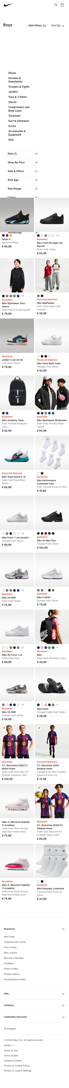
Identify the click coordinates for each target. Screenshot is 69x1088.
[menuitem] (9, 1045)
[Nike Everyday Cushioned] (52, 861)
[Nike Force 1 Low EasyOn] (17, 513)
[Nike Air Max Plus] (52, 513)
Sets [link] (11, 139)
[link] (3, 728)
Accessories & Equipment (17, 133)
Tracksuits (14, 115)
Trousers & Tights (18, 86)
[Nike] (52, 627)
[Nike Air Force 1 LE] (17, 627)
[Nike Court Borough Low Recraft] (52, 215)
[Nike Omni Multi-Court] (52, 336)
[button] (23, 154)
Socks (12, 126)
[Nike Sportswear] (52, 275)
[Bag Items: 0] (62, 5)
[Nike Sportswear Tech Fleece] (17, 275)
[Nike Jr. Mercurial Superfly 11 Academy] (17, 801)
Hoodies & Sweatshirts (15, 80)
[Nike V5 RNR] (17, 570)
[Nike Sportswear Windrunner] (52, 392)
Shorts (12, 102)
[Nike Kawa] (52, 684)
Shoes (12, 73)
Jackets (13, 91)
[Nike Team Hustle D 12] (17, 453)
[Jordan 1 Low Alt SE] (17, 336)
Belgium (11, 1029)
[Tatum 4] (17, 215)
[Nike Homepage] (8, 5)
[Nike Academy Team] (17, 392)
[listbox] (57, 26)
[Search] (56, 5)
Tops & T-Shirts (17, 97)
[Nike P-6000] (52, 570)
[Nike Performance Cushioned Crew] (52, 453)
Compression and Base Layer (18, 109)
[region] (34, 153)
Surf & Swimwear (18, 121)
